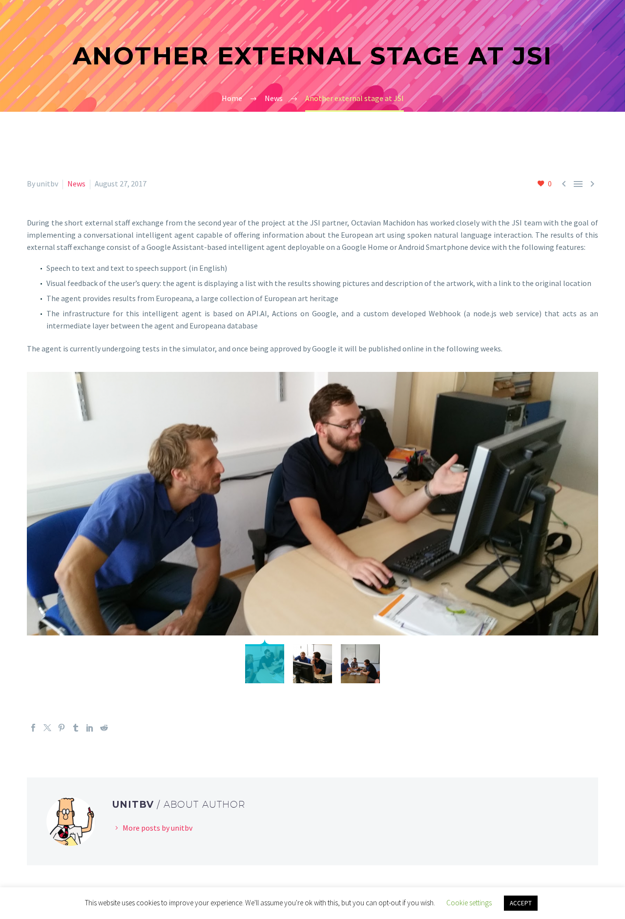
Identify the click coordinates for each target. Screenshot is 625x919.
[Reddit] (104, 728)
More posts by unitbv (157, 828)
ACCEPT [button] (521, 903)
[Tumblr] (76, 728)
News (76, 183)
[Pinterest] (61, 728)
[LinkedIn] (90, 728)
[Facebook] (33, 728)
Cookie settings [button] (469, 902)
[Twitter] (47, 728)
